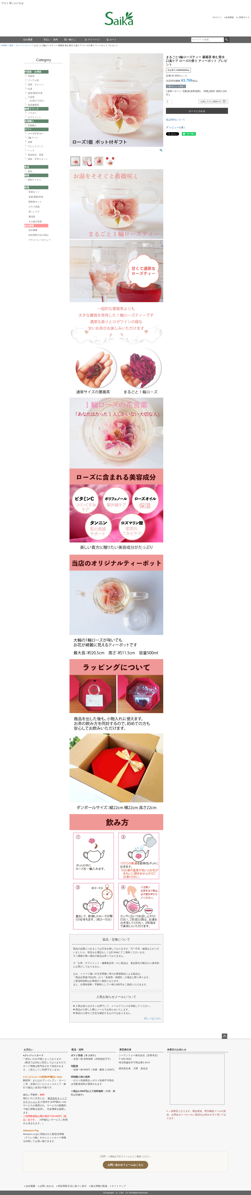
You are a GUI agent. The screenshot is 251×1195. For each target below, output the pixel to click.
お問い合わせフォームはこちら (125, 1164)
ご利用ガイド (243, 17)
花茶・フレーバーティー (20, 45)
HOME (4, 45)
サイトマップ (118, 1186)
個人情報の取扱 (99, 1186)
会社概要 (28, 39)
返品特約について (175, 119)
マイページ (94, 39)
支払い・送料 (51, 39)
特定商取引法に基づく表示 (72, 1186)
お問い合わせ (46, 1186)
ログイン (218, 17)
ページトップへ (224, 1036)
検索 (226, 39)
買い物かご (70, 39)
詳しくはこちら (152, 1018)
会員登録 (230, 17)
